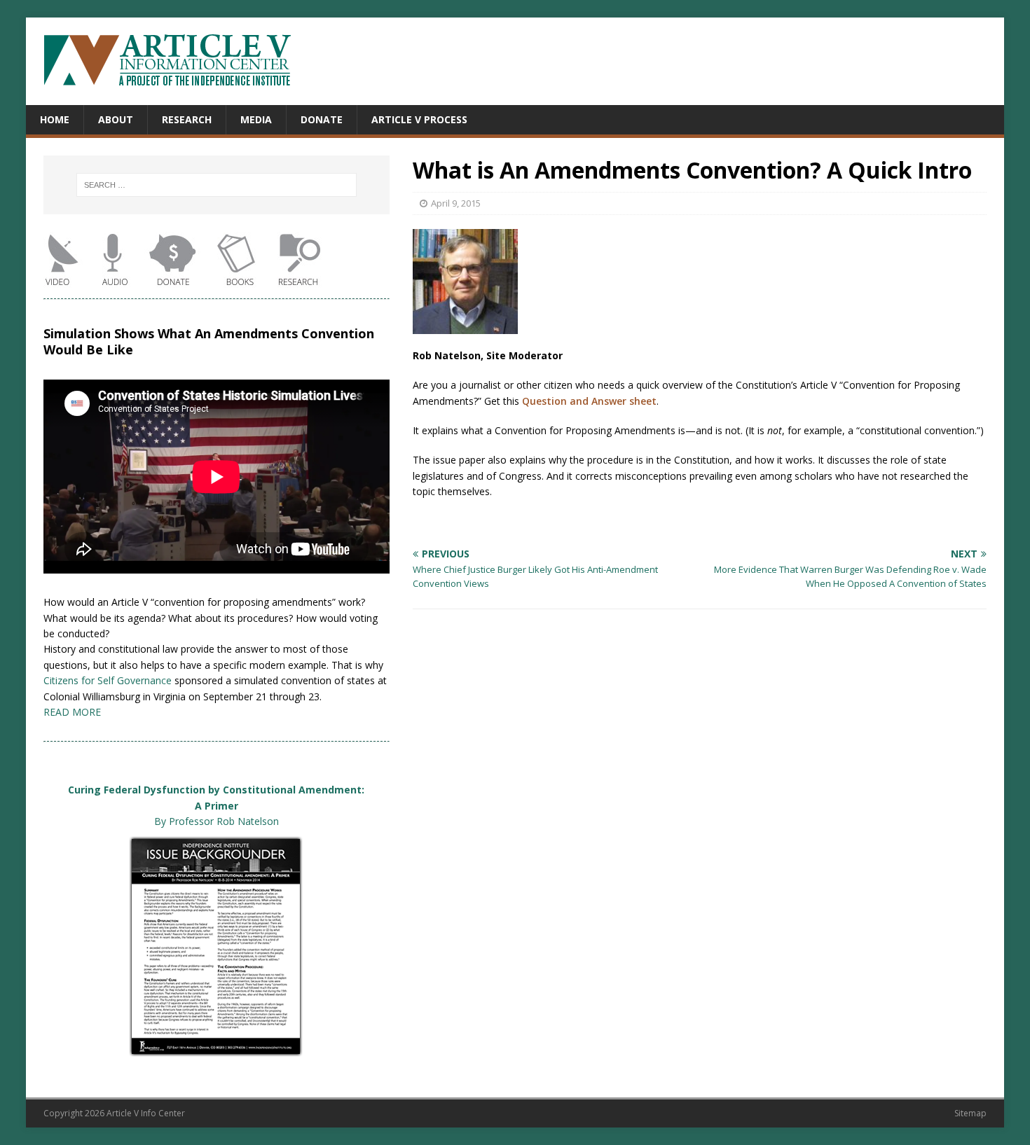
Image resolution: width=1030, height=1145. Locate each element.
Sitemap (970, 1113)
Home (54, 119)
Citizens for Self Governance (107, 680)
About (115, 119)
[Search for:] (216, 185)
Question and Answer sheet (589, 401)
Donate (322, 119)
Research (187, 119)
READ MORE (72, 712)
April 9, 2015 (456, 203)
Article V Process (419, 119)
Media (256, 119)
